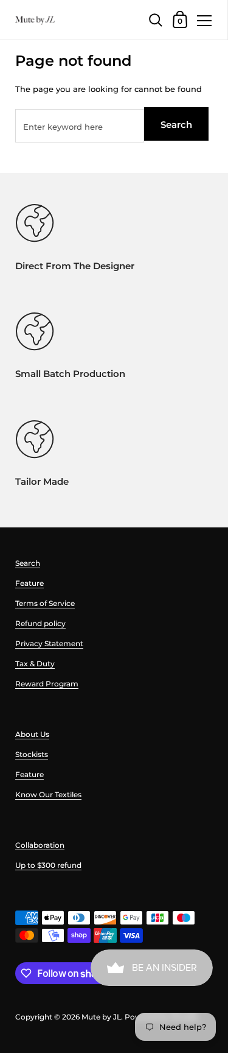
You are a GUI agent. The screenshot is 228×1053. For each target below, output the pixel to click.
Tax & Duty (35, 663)
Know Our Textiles (48, 794)
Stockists (31, 754)
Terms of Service (45, 603)
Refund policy (40, 623)
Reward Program (46, 683)
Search (176, 124)
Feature (29, 583)
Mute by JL (101, 1016)
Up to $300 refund (48, 865)
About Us (32, 734)
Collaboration (39, 845)
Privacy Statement (49, 643)
